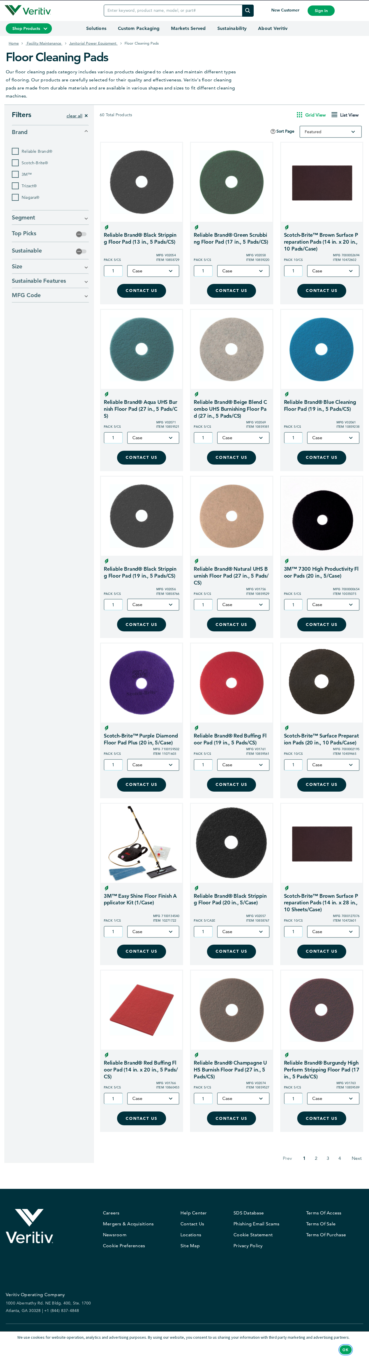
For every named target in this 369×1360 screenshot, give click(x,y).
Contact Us (141, 290)
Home (14, 43)
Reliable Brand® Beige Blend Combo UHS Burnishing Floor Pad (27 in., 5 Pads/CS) (230, 409)
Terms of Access (324, 1213)
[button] (50, 132)
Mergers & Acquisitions (128, 1224)
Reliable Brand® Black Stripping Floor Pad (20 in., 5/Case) (230, 899)
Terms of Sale (321, 1224)
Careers (111, 1213)
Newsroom (115, 1234)
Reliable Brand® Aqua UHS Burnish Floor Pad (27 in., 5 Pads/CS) (140, 409)
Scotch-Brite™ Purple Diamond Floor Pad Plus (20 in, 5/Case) (141, 739)
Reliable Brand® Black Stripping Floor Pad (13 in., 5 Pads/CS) (140, 238)
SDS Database (249, 1213)
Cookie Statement (253, 1234)
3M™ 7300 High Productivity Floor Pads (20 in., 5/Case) (321, 572)
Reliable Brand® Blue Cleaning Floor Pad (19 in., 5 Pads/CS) (320, 405)
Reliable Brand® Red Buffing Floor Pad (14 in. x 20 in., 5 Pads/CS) (141, 1069)
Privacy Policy (248, 1245)
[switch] (81, 234)
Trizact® (29, 185)
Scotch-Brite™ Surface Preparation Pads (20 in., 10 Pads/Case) (321, 739)
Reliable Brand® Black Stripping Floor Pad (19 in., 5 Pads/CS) (140, 572)
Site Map (190, 1245)
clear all (74, 116)
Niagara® (30, 197)
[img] (248, 10)
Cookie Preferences (124, 1245)
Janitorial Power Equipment (93, 43)
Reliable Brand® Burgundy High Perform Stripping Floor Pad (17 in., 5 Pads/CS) (321, 1069)
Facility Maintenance (44, 43)
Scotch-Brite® (35, 162)
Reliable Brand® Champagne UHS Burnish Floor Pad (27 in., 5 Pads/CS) (230, 1069)
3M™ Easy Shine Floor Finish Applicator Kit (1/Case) (140, 899)
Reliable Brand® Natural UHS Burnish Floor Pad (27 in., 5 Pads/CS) (231, 576)
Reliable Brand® (37, 151)
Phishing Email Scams (256, 1224)
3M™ (27, 174)
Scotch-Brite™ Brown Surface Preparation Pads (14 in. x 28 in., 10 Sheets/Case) (321, 903)
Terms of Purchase (326, 1234)
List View (349, 115)
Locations (190, 1234)
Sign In (321, 10)
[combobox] (331, 131)
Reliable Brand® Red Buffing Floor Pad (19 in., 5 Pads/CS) (230, 739)
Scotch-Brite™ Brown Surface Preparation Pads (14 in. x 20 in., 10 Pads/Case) (321, 242)
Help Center (193, 1213)
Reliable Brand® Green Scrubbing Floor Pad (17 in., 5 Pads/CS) (231, 238)
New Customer (285, 10)
